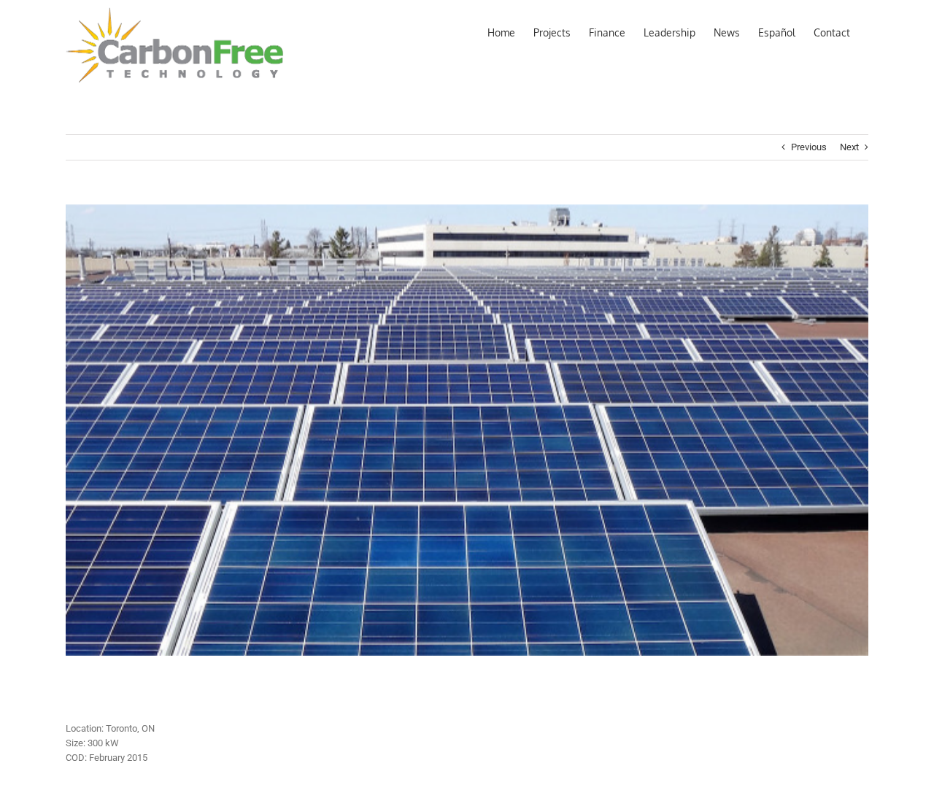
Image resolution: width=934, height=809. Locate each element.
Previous (809, 147)
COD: (76, 757)
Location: (85, 728)
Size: (75, 743)
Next (849, 147)
